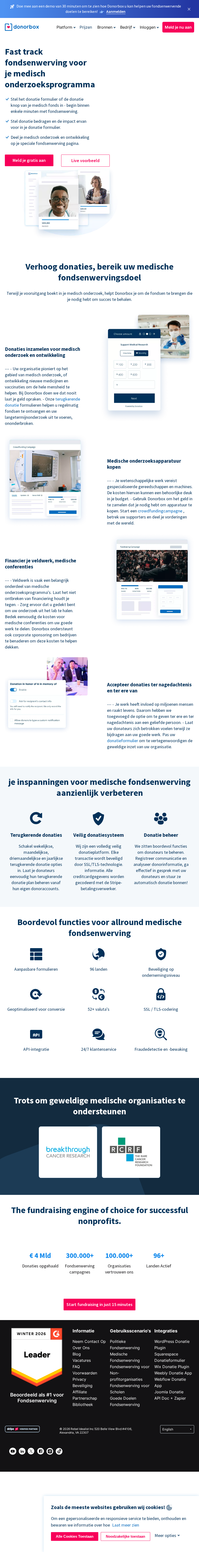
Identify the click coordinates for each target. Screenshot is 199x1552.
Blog (77, 1354)
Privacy (79, 1379)
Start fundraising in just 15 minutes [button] (99, 1304)
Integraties (165, 1330)
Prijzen (86, 27)
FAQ (76, 1366)
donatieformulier (122, 740)
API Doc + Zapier (170, 1398)
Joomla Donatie (168, 1391)
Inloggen (148, 27)
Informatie (83, 1330)
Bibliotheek (83, 1404)
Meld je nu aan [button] (178, 27)
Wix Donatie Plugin (171, 1366)
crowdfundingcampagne (160, 511)
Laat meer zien (125, 1525)
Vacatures (82, 1360)
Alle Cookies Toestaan (74, 1536)
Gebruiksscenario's (130, 1330)
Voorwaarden (85, 1373)
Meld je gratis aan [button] (29, 160)
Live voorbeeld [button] (85, 160)
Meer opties (165, 1535)
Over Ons (81, 1347)
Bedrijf (126, 27)
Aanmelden (115, 11)
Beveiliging (82, 1385)
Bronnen (104, 27)
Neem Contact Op (89, 1341)
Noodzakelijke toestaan (125, 1536)
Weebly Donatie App (173, 1373)
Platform (64, 27)
